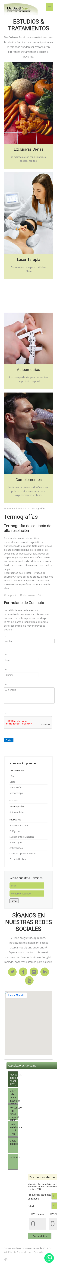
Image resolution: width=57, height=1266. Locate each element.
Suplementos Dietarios (22, 836)
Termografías (17, 806)
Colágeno (15, 831)
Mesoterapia (16, 792)
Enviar (9, 740)
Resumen (14, 1157)
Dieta (12, 781)
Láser (13, 776)
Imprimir (12, 595)
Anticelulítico (16, 847)
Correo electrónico (32, 595)
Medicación (16, 787)
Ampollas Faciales (19, 825)
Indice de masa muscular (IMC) (14, 1097)
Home (7, 508)
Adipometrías (17, 812)
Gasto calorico (14, 1142)
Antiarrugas (16, 842)
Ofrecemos (20, 508)
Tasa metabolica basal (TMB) (14, 1129)
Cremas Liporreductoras (23, 853)
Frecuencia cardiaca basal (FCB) (14, 1079)
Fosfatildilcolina (18, 859)
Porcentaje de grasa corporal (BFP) (14, 1113)
